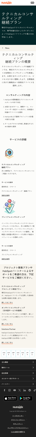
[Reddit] (30, 390)
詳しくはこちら (7, 302)
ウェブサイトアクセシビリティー (18, 428)
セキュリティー (18, 424)
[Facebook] (4, 390)
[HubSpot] (7, 2)
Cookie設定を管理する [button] (18, 432)
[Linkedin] (25, 390)
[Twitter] (20, 390)
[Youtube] (14, 390)
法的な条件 (6, 195)
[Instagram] (10, 390)
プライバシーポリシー (18, 420)
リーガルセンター (18, 416)
